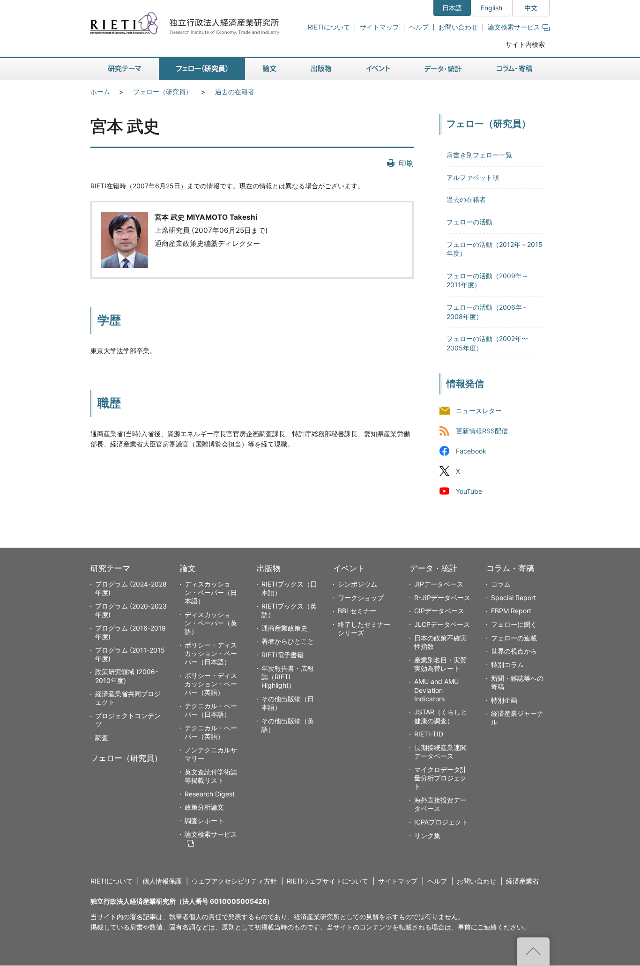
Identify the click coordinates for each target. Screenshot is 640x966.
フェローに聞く (514, 624)
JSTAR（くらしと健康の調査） (440, 716)
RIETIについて (329, 27)
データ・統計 (433, 568)
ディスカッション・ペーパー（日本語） (211, 592)
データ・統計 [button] (443, 69)
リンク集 (427, 836)
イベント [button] (378, 69)
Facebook (471, 451)
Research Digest (210, 794)
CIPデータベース (439, 611)
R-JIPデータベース (442, 598)
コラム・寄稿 (510, 568)
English (491, 8)
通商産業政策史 (284, 628)
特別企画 (504, 700)
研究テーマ (110, 568)
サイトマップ (379, 27)
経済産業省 (522, 881)
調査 (101, 738)
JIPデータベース (438, 584)
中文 (530, 8)
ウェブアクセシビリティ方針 (234, 881)
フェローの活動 (469, 222)
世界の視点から (514, 651)
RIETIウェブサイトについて (327, 881)
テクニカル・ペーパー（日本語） (211, 710)
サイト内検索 (525, 44)
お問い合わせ (458, 27)
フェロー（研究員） (162, 92)
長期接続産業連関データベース (440, 751)
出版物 (269, 568)
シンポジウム (357, 584)
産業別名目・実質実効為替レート (440, 664)
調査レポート (204, 821)
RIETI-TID (428, 734)
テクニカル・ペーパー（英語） (211, 732)
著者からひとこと (287, 641)
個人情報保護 (162, 881)
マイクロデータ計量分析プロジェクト (440, 777)
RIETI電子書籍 (282, 655)
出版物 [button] (321, 69)
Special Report (513, 598)
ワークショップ (361, 598)
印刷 (406, 163)
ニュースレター (479, 411)
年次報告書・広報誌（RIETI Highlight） (287, 676)
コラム (501, 584)
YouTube (469, 492)
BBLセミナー (357, 611)
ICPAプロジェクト (441, 822)
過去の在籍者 (234, 92)
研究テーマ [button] (124, 69)
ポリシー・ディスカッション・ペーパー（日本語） (211, 653)
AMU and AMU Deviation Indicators (436, 689)
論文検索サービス (514, 27)
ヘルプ (419, 27)
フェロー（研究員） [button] (202, 69)
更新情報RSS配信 (482, 431)
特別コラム (507, 665)
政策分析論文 (204, 807)
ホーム (100, 92)
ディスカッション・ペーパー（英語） (211, 622)
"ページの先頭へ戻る (533, 951)
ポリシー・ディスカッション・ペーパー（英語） (211, 683)
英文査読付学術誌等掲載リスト (211, 776)
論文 (188, 568)
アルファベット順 (473, 177)
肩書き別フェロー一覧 (479, 155)
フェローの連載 (514, 638)
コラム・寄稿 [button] (514, 69)
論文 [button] (269, 69)
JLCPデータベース (442, 624)
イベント (349, 568)
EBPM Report (511, 611)
